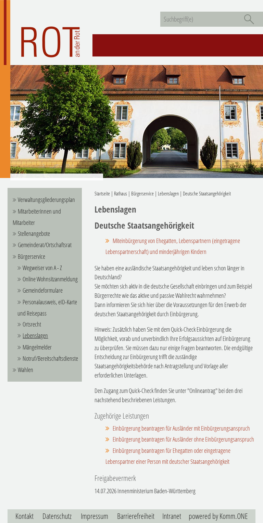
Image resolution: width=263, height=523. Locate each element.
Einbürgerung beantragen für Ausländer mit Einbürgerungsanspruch (181, 428)
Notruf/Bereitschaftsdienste (50, 358)
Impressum (94, 516)
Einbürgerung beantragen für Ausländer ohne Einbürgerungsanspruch (183, 439)
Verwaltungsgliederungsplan (46, 199)
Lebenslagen (35, 335)
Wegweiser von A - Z (42, 268)
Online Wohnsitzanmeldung (50, 279)
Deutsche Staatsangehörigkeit (207, 193)
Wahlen (25, 370)
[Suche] (249, 19)
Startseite (102, 193)
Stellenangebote (34, 233)
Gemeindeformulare (43, 290)
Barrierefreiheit (135, 516)
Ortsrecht (32, 324)
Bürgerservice (31, 256)
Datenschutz (57, 516)
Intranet (171, 516)
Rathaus (120, 193)
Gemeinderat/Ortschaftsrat (45, 245)
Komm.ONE (234, 516)
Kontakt (24, 516)
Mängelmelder (37, 347)
